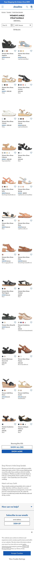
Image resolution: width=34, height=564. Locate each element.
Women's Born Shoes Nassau (23, 360)
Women (3, 12)
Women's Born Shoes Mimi (7, 224)
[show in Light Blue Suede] (19, 51)
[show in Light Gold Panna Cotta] (21, 187)
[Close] (32, 532)
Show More (22, 451)
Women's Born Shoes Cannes (23, 122)
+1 (25, 85)
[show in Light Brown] (19, 221)
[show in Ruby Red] (23, 322)
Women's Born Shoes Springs (23, 190)
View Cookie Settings (17, 559)
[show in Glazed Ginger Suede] (19, 255)
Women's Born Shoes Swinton (23, 88)
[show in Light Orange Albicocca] (23, 187)
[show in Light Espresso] (21, 390)
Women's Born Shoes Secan (23, 156)
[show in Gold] (19, 390)
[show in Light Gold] (19, 119)
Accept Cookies (17, 553)
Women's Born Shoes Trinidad (23, 292)
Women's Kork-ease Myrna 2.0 (7, 360)
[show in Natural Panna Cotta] (7, 187)
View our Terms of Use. (18, 549)
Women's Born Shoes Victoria (7, 122)
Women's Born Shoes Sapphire (7, 54)
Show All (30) (21, 447)
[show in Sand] (5, 390)
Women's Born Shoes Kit (8, 325)
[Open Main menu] (2, 7)
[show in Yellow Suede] (23, 51)
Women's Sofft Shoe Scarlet (23, 394)
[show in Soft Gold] (5, 356)
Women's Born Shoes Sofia (7, 190)
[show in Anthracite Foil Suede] (19, 322)
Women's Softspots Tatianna (23, 427)
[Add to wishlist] (15, 51)
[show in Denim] (21, 322)
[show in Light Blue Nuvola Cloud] (19, 187)
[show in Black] (3, 51)
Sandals (9, 12)
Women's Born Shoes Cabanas (7, 156)
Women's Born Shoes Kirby (23, 54)
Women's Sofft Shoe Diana (7, 394)
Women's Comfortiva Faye (23, 326)
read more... (17, 20)
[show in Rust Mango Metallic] (3, 187)
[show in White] (3, 85)
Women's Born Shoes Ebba (23, 258)
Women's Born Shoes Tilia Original (7, 292)
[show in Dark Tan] (7, 85)
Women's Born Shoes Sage (7, 258)
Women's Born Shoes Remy (23, 224)
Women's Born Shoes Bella (7, 88)
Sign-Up (17, 523)
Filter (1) (7, 25)
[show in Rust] (23, 85)
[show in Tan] (21, 424)
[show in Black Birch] (5, 187)
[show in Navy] (21, 85)
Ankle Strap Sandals (17, 12)
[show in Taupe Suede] (21, 51)
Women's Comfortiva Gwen (7, 427)
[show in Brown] (7, 51)
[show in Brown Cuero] (19, 356)
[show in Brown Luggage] (3, 255)
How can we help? (10, 506)
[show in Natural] (5, 322)
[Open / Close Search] (27, 6)
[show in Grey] (5, 51)
